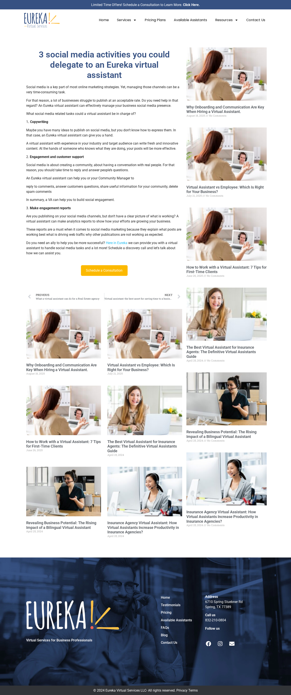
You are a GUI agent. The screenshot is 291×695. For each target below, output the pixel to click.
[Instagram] (220, 643)
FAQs (165, 628)
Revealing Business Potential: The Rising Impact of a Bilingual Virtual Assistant (61, 525)
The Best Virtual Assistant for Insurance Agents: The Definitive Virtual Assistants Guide (142, 446)
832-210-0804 (215, 620)
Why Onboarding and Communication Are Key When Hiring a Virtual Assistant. (61, 367)
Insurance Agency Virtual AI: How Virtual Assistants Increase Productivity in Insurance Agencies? (143, 527)
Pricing (166, 612)
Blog (164, 635)
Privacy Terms (187, 690)
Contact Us (255, 20)
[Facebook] (208, 643)
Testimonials (170, 605)
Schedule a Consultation (104, 270)
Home (104, 20)
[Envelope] (232, 643)
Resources (224, 20)
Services (124, 20)
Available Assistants (190, 20)
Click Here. (191, 5)
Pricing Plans (155, 20)
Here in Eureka (116, 243)
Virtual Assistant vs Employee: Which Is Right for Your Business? (141, 367)
